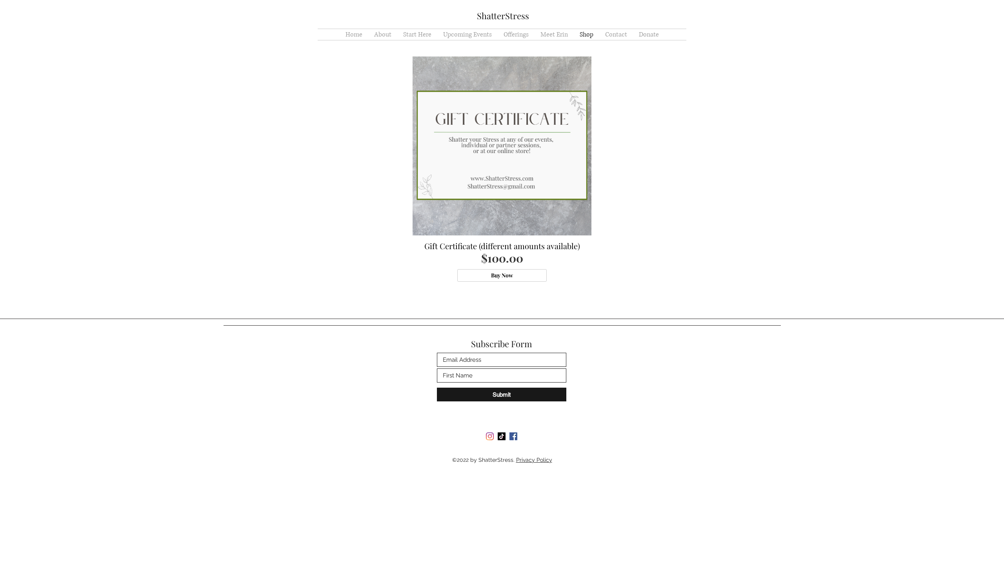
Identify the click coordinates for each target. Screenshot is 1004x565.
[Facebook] (513, 436)
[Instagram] (490, 436)
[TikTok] (502, 436)
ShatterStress (503, 16)
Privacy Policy (534, 460)
